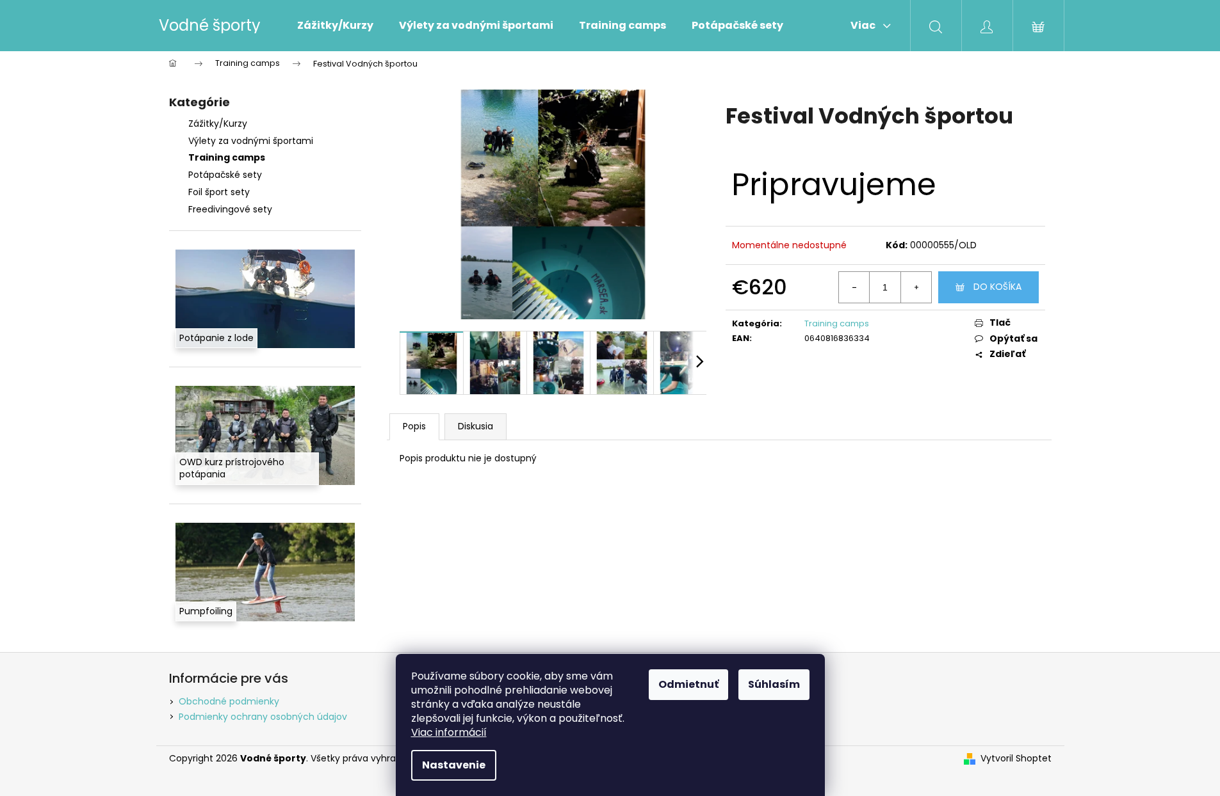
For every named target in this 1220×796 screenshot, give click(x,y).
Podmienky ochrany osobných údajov (263, 716)
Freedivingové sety (230, 209)
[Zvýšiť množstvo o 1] (915, 287)
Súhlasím (774, 684)
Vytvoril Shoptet (1016, 758)
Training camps (226, 157)
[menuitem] (335, 25)
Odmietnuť (688, 684)
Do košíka (997, 286)
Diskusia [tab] (475, 426)
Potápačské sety (225, 174)
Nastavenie (453, 765)
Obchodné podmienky (229, 701)
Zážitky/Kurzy (217, 123)
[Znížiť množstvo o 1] (854, 287)
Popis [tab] (414, 426)
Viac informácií (449, 732)
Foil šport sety (219, 192)
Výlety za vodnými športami (250, 140)
